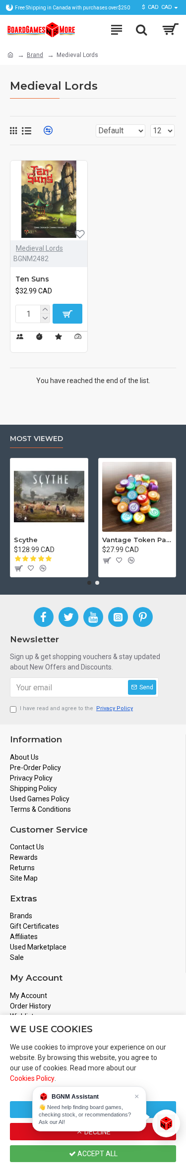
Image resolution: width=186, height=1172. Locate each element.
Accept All (97, 1154)
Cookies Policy (32, 1078)
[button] (89, 583)
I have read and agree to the (76, 708)
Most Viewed (36, 439)
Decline (97, 1132)
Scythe (26, 540)
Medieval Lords (39, 248)
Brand (35, 55)
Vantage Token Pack (137, 540)
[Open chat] (166, 1123)
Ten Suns (32, 279)
